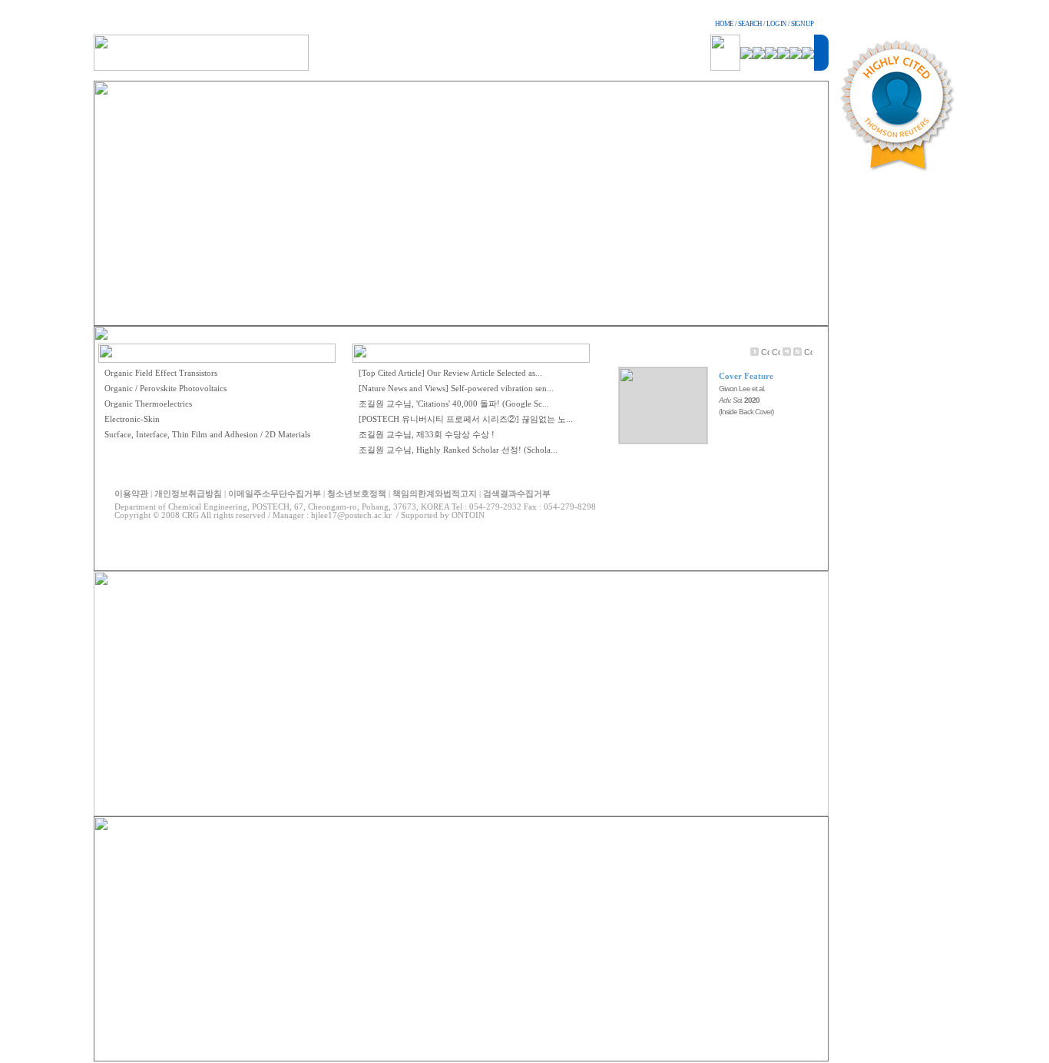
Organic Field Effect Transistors (160, 373)
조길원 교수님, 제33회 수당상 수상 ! (427, 434)
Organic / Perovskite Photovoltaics (165, 388)
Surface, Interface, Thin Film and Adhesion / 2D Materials (207, 434)
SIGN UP (802, 24)
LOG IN (776, 24)
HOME (724, 24)
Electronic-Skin (132, 419)
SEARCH (750, 24)
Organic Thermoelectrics (148, 404)
